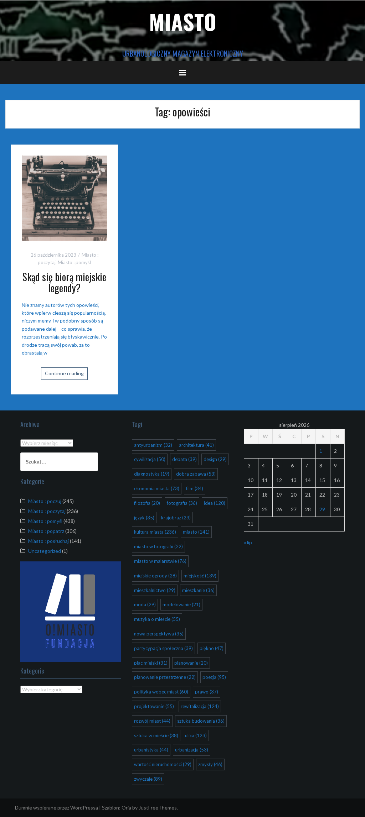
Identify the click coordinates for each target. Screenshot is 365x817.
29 (322, 509)
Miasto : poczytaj (47, 511)
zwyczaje (148, 779)
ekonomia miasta (156, 488)
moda (145, 604)
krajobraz (176, 517)
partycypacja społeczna (163, 648)
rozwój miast (152, 721)
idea (214, 503)
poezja (214, 677)
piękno (211, 648)
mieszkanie (198, 590)
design (215, 459)
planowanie (191, 663)
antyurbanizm (153, 445)
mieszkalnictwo (154, 590)
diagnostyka (151, 474)
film (194, 488)
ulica (196, 735)
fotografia (182, 503)
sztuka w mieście (156, 735)
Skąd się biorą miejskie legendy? (64, 282)
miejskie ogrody (155, 575)
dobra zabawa (196, 474)
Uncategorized (44, 551)
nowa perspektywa (159, 634)
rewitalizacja (200, 706)
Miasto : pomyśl (74, 262)
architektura (196, 445)
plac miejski (151, 663)
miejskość (200, 575)
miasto (196, 532)
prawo (206, 692)
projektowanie (154, 706)
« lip (248, 542)
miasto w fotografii (158, 546)
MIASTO (182, 21)
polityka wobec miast (161, 692)
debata (184, 459)
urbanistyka (151, 750)
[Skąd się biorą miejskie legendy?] (64, 197)
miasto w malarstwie (160, 561)
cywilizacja (149, 459)
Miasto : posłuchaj (48, 541)
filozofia (147, 503)
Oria (126, 808)
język (144, 517)
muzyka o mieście (157, 619)
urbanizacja (191, 750)
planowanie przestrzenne (165, 677)
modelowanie (181, 604)
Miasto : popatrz (46, 531)
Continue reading (64, 373)
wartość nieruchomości (162, 764)
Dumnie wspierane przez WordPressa (56, 808)
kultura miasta (155, 532)
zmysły (210, 764)
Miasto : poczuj (44, 501)
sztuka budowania (201, 721)
